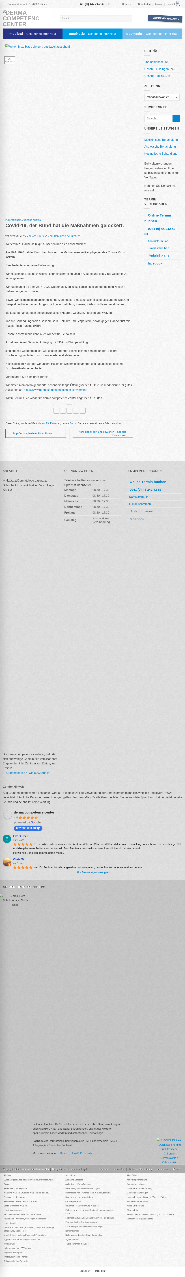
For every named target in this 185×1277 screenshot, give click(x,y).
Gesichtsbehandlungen (137, 1193)
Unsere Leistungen (156, 68)
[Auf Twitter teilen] (63, 411)
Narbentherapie (72, 1231)
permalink (116, 423)
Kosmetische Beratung (137, 1201)
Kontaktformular (157, 241)
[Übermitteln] (129, 19)
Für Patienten (13, 220)
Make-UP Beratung (136, 1206)
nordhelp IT (82, 1169)
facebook (155, 263)
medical (32, 34)
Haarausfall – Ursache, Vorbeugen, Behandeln (25, 1219)
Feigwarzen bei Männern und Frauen (20, 1201)
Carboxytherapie (73, 1201)
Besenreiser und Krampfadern (79, 1197)
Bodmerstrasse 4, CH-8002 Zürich (27, 4)
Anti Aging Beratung (74, 1180)
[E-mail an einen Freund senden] (69, 411)
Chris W (18, 859)
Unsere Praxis (32, 220)
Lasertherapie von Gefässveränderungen (84, 1226)
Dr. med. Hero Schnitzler (65, 236)
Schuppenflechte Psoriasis (16, 1261)
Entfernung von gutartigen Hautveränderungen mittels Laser (89, 1212)
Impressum (162, 1169)
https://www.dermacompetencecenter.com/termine (55, 389)
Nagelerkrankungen (13, 1252)
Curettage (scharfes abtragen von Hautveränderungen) (29, 1180)
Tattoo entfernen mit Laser (77, 1244)
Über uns (127, 4)
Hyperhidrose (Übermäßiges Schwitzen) (22, 1239)
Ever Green (21, 836)
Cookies (103, 1169)
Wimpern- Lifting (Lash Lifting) (140, 1219)
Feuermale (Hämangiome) (15, 1188)
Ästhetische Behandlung (160, 146)
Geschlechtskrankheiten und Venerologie (22, 1214)
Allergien (7, 1175)
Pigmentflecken (72, 1239)
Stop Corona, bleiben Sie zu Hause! (32, 433)
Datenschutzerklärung (140, 1169)
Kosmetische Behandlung (160, 153)
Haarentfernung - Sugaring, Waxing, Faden (146, 1197)
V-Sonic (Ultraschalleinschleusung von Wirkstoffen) (150, 1214)
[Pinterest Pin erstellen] (76, 411)
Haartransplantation (12, 1210)
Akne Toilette (133, 1175)
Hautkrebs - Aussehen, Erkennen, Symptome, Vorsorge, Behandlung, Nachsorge (29, 1229)
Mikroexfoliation (134, 1210)
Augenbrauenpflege (136, 1184)
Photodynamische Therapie (16, 1257)
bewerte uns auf (26, 827)
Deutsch (171, 4)
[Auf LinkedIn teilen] (83, 411)
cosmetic (152, 34)
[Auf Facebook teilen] (56, 411)
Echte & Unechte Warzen (15, 1206)
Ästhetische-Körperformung (78, 1184)
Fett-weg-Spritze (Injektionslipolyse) (81, 1222)
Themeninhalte (154, 62)
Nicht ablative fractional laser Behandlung (84, 1235)
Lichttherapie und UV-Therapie (17, 1248)
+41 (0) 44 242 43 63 (94, 4)
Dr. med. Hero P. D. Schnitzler (77, 1153)
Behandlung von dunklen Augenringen (82, 1188)
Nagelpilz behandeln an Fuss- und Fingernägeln (25, 1235)
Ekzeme (7, 1184)
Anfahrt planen (159, 255)
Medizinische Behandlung (161, 139)
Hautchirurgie (10, 1223)
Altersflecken (71, 1175)
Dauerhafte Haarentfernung (139, 1188)
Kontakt (158, 4)
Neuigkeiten (144, 4)
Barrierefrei (118, 1169)
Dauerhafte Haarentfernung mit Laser (82, 1206)
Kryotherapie (9, 1244)
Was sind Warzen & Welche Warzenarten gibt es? (26, 1193)
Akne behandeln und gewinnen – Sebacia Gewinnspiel (102, 433)
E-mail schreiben (158, 248)
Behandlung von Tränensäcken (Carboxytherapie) (88, 1193)
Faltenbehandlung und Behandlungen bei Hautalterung (90, 1218)
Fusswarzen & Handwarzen (16, 1197)
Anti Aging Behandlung (137, 1180)
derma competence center (34, 812)
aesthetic (92, 34)
